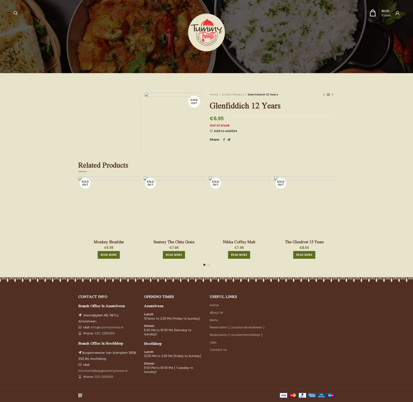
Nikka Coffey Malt (239, 242)
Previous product (324, 94)
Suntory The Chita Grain (174, 242)
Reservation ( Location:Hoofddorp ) (236, 335)
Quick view (136, 183)
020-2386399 (104, 333)
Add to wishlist (225, 130)
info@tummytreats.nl (107, 327)
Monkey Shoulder (109, 242)
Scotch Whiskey (233, 95)
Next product (332, 94)
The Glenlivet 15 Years (304, 242)
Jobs (213, 342)
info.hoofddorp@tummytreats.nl (102, 371)
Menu (214, 320)
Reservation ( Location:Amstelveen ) (237, 327)
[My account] (397, 13)
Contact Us (218, 350)
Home (214, 95)
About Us (216, 312)
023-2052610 (103, 377)
